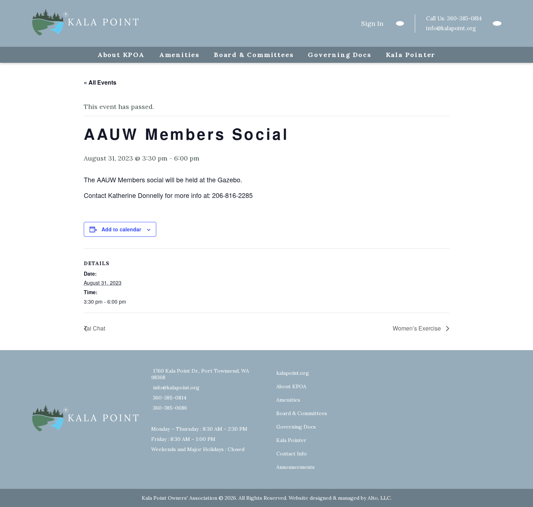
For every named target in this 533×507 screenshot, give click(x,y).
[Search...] (400, 23)
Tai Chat (94, 328)
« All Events (100, 82)
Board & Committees (253, 54)
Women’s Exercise (417, 328)
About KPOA (121, 54)
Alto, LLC (379, 498)
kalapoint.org (292, 373)
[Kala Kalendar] (497, 23)
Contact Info (291, 453)
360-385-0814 (464, 18)
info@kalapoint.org (451, 28)
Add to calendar (121, 229)
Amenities (179, 54)
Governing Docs (339, 54)
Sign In (372, 23)
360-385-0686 (170, 408)
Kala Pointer (411, 54)
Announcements (295, 467)
